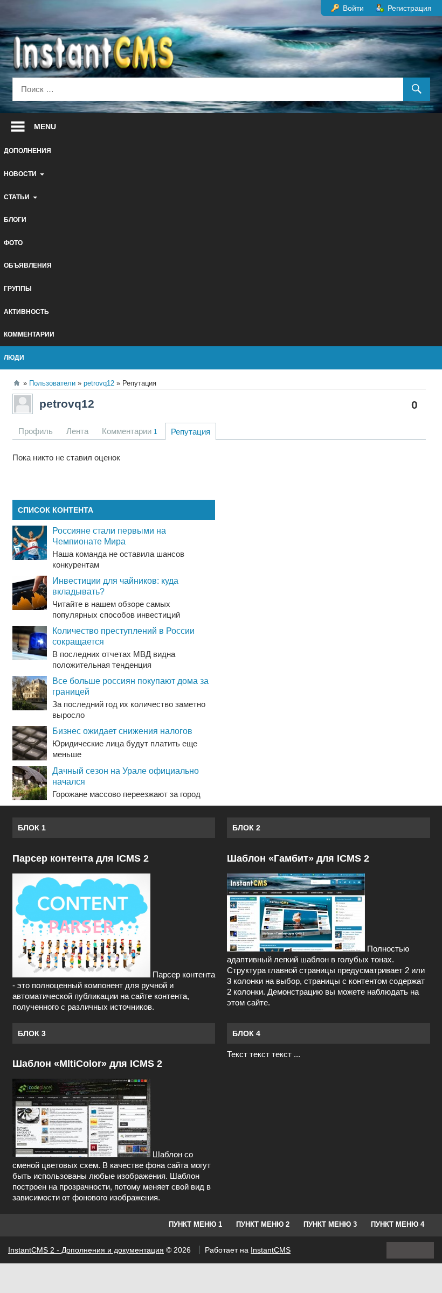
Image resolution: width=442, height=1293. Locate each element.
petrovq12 (66, 403)
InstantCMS (271, 1250)
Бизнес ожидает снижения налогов (122, 731)
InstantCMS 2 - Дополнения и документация (86, 1250)
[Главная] (16, 383)
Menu (45, 126)
